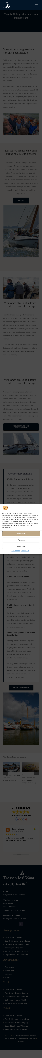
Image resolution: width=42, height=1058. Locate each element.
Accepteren (21, 534)
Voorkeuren (21, 546)
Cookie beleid (16, 551)
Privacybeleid (25, 551)
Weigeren (21, 540)
